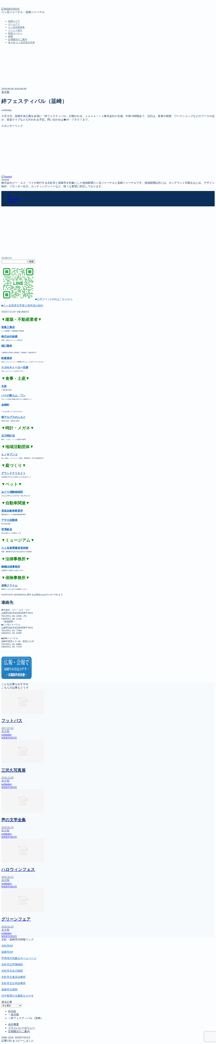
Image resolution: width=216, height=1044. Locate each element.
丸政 (4, 386)
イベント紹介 (15, 30)
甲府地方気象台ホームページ (18, 958)
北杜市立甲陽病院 (12, 964)
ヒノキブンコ (9, 454)
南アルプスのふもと (13, 417)
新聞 (10, 36)
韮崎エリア (14, 21)
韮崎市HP (7, 952)
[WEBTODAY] (10, 8)
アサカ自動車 (9, 520)
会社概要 (13, 1024)
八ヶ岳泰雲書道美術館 (14, 547)
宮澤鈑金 (6, 529)
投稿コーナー (15, 33)
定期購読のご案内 (17, 39)
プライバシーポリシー (21, 1027)
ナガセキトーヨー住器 (14, 367)
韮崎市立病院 (9, 989)
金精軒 (5, 404)
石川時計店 (8, 435)
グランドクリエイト (13, 473)
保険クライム (9, 585)
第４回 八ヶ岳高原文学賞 (21, 42)
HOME (12, 1011)
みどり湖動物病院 (12, 491)
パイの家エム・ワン (13, 395)
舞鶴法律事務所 (10, 566)
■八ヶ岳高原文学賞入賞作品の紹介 (22, 305)
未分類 (5, 92)
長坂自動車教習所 (12, 510)
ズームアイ (14, 24)
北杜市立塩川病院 (12, 970)
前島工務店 (8, 327)
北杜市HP (7, 945)
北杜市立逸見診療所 (13, 977)
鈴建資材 (6, 358)
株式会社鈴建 (9, 336)
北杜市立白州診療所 (13, 983)
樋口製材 (6, 345)
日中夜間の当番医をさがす (17, 995)
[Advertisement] (102, 151)
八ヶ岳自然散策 (16, 27)
